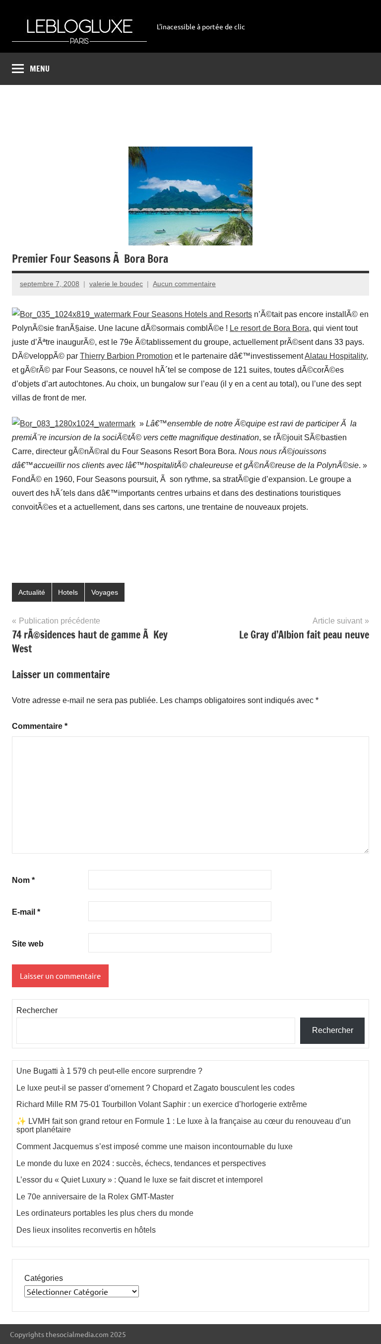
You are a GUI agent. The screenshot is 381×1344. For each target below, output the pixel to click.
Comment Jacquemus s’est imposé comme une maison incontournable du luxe (154, 1146)
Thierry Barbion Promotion (126, 356)
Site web (28, 944)
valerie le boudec (116, 284)
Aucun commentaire (184, 284)
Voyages (104, 592)
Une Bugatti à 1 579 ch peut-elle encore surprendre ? (109, 1071)
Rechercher (37, 1010)
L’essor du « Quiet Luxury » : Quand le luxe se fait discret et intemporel (139, 1180)
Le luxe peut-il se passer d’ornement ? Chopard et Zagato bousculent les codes (155, 1088)
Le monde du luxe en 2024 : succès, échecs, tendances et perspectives (141, 1163)
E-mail (26, 912)
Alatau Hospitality (335, 356)
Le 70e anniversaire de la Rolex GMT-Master (95, 1196)
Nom (23, 880)
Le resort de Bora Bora (269, 328)
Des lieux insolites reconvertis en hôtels (86, 1230)
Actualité (31, 592)
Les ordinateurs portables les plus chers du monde (104, 1213)
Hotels (68, 592)
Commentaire (39, 726)
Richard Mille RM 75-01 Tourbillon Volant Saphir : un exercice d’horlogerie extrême (161, 1104)
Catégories (43, 1278)
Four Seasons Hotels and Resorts (191, 314)
